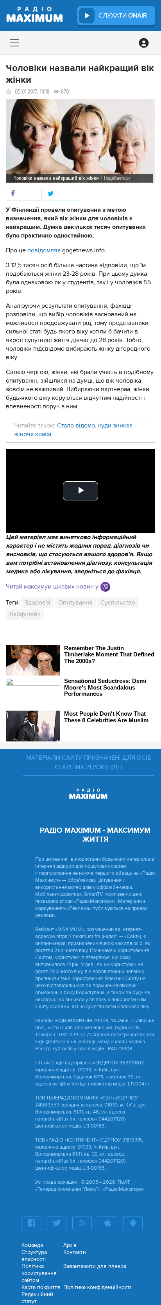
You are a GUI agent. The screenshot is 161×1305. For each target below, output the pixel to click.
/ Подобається (115, 178)
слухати (122, 16)
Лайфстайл (25, 614)
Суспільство (117, 602)
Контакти (74, 1252)
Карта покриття (40, 1287)
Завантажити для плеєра (94, 1266)
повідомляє (44, 250)
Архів (70, 1245)
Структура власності (34, 1255)
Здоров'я (37, 602)
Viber (105, 587)
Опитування (75, 602)
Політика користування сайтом (39, 1273)
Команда (32, 1245)
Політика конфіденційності (97, 1287)
